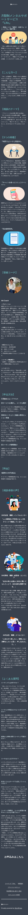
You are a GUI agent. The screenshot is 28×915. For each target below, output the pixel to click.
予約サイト (6, 399)
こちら (20, 856)
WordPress (18, 908)
